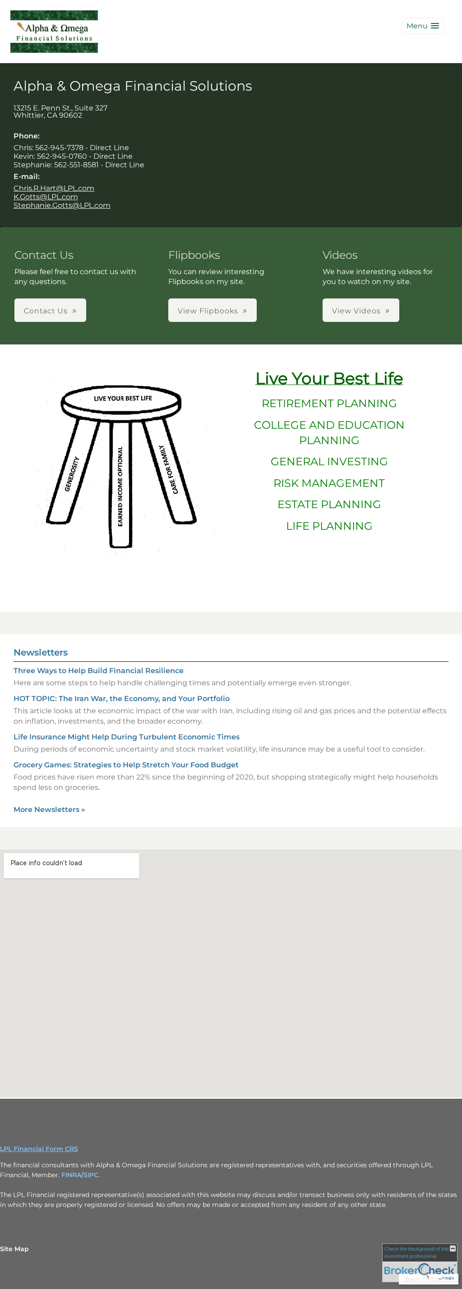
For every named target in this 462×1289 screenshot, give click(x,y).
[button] (423, 26)
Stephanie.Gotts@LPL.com (62, 205)
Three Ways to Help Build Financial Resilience (99, 670)
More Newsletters (49, 809)
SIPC (90, 1175)
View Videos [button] (356, 311)
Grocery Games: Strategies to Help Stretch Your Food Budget (126, 765)
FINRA (71, 1175)
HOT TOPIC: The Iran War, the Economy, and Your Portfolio (122, 698)
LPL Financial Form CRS (39, 1149)
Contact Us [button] (46, 311)
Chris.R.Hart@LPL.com (54, 188)
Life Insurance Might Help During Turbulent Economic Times (127, 737)
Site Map (14, 1249)
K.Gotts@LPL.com (46, 197)
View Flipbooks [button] (208, 311)
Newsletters (41, 652)
